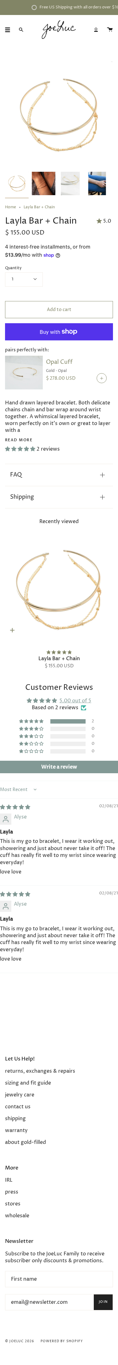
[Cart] (110, 29)
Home (10, 207)
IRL (9, 1180)
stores (12, 1203)
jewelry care (19, 1094)
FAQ (16, 475)
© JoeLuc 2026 (19, 1341)
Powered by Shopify (62, 1341)
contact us (18, 1106)
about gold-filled (25, 1142)
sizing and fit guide (28, 1083)
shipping (15, 1118)
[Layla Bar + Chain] (59, 590)
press (11, 1192)
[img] (15, 807)
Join (103, 1302)
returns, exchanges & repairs (40, 1071)
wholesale (17, 1215)
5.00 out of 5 (75, 700)
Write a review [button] (59, 767)
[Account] (96, 29)
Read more (18, 440)
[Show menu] (9, 29)
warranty (16, 1130)
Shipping (22, 497)
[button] (21, 449)
